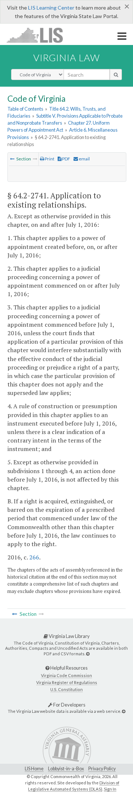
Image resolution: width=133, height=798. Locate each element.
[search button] (116, 74)
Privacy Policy (102, 768)
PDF (65, 159)
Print (49, 159)
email (84, 159)
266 (34, 557)
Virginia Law (66, 57)
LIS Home (34, 768)
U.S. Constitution (66, 689)
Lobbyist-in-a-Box (66, 768)
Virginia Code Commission (66, 675)
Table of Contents (25, 109)
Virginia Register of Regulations (66, 682)
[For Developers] (123, 711)
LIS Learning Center (51, 7)
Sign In (110, 789)
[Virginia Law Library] (87, 653)
